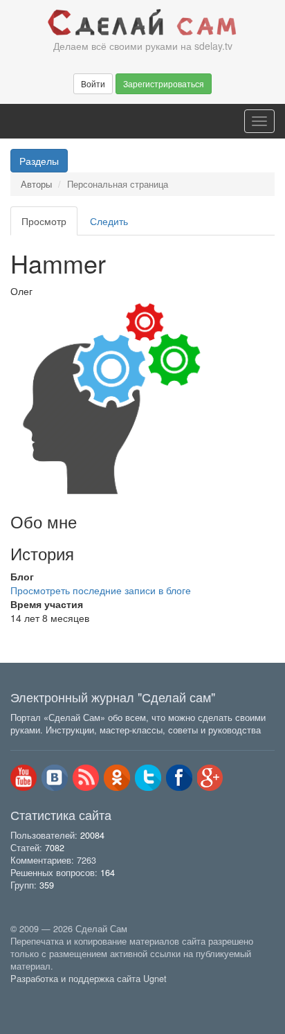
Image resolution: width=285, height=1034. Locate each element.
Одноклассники (117, 778)
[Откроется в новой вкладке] (40, 994)
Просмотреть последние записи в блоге (100, 590)
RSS (86, 778)
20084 (92, 835)
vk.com (55, 778)
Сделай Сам (142, 23)
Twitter (148, 778)
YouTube (23, 778)
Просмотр (49, 224)
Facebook (179, 778)
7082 (54, 847)
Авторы (36, 184)
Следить (109, 221)
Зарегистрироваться (163, 83)
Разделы (39, 161)
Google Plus (210, 778)
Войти (93, 83)
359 (46, 885)
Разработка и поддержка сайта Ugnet (88, 978)
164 (107, 872)
